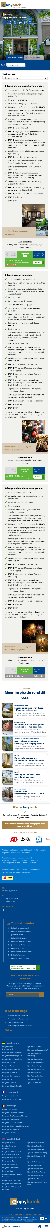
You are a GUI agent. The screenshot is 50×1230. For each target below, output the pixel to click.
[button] (39, 254)
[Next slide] (47, 39)
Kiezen (37, 262)
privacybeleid (29, 1221)
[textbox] (15, 65)
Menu (46, 1226)
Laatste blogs (17, 1011)
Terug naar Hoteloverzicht (34, 57)
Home (39, 1226)
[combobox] (15, 65)
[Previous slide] (3, 39)
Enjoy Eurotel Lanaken (15, 57)
